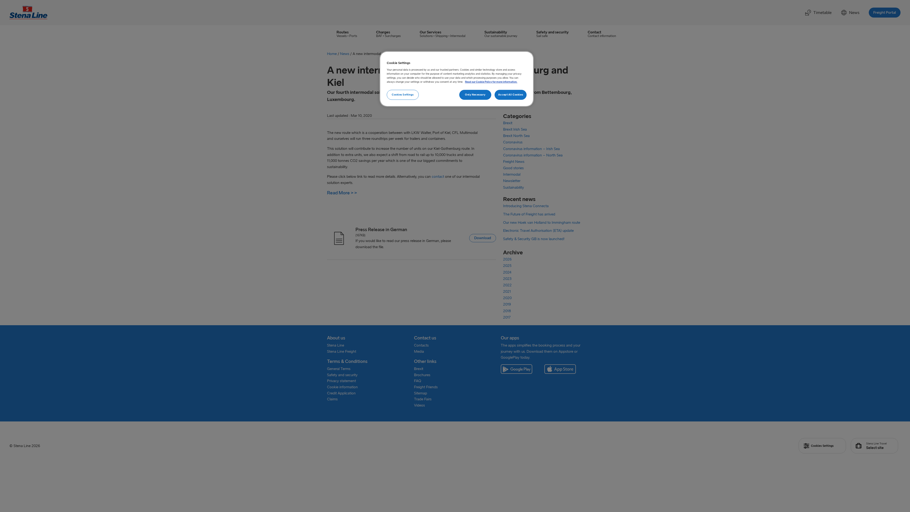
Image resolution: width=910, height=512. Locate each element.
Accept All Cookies (510, 94)
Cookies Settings (403, 94)
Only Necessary (475, 94)
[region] (457, 79)
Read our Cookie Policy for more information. (491, 81)
